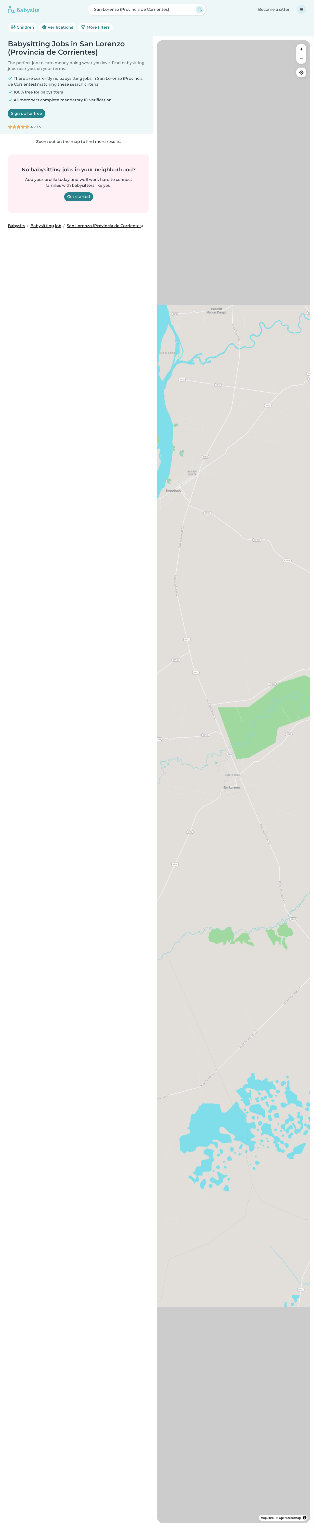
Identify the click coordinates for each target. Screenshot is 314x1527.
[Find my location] (301, 72)
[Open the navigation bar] (301, 9)
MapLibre (267, 1517)
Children (25, 27)
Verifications (60, 27)
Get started (78, 196)
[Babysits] (23, 9)
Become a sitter (274, 9)
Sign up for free (26, 113)
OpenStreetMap (290, 1517)
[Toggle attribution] (305, 1518)
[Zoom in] (301, 49)
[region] (233, 781)
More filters (98, 27)
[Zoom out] (301, 59)
